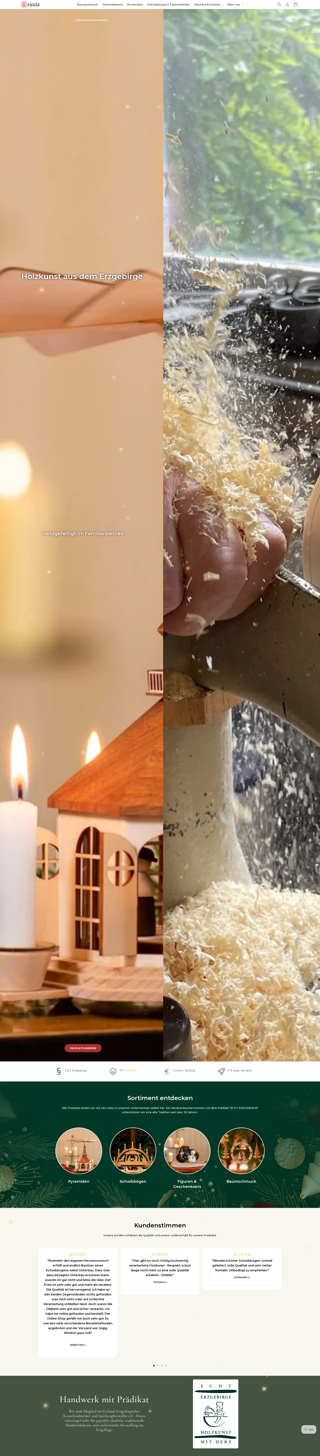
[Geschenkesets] (187, 1150)
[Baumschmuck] (241, 1150)
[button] (208, 4)
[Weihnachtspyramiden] (78, 1150)
